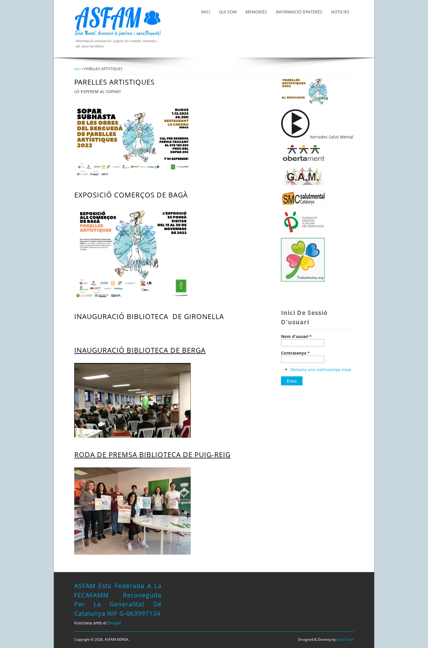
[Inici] (118, 35)
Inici (205, 12)
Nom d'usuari (296, 336)
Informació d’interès (299, 12)
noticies (340, 12)
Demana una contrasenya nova (320, 369)
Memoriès (256, 12)
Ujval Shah (345, 639)
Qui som (228, 12)
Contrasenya (295, 353)
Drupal (114, 623)
